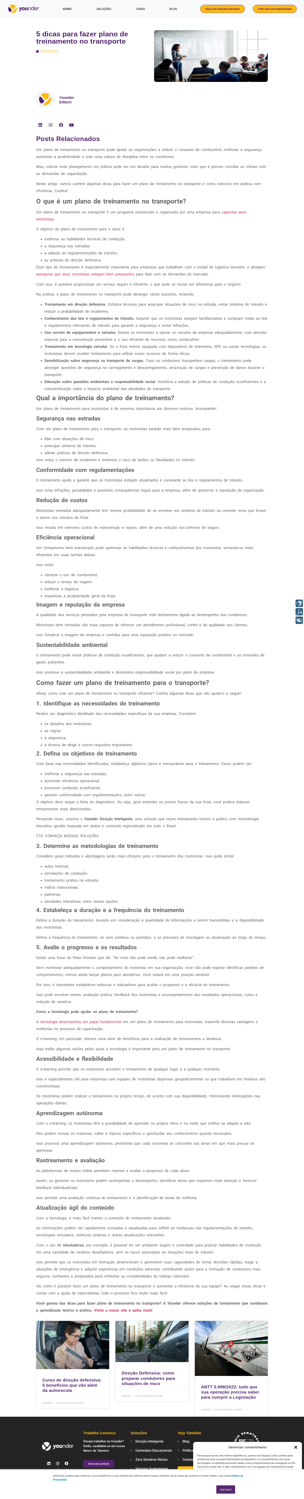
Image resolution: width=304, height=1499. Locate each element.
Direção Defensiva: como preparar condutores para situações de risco (148, 1378)
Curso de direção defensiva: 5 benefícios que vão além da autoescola (72, 1385)
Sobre (67, 9)
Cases (140, 9)
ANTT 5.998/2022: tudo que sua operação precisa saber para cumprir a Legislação (230, 1392)
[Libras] (299, 603)
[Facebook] (61, 125)
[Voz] (299, 611)
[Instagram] (51, 125)
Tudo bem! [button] (226, 1489)
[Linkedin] (40, 125)
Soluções (104, 9)
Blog (173, 9)
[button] (296, 1447)
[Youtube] (71, 125)
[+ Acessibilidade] (299, 620)
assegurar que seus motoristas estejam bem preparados (85, 274)
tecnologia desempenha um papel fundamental (80, 1022)
